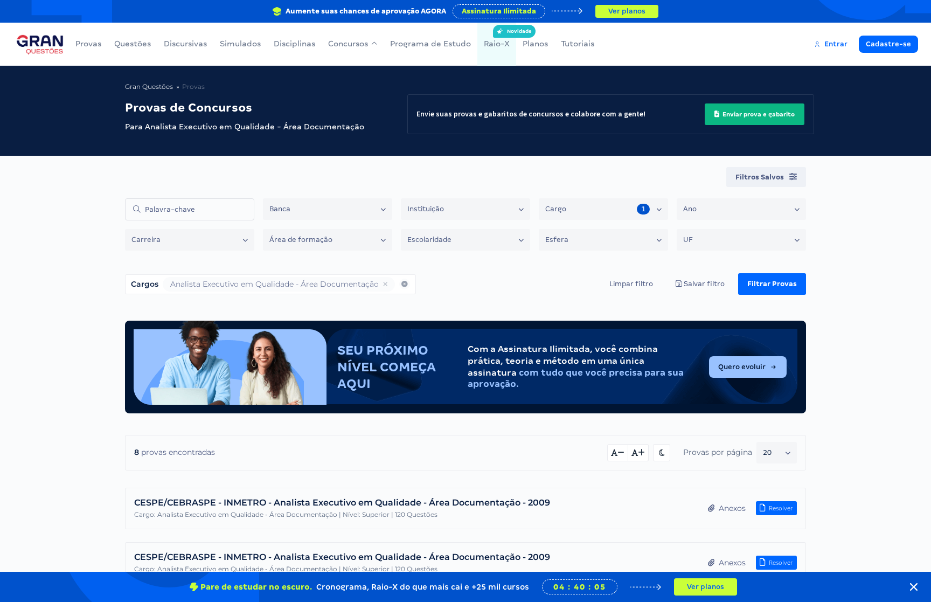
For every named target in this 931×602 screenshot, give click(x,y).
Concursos (348, 43)
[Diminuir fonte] (617, 452)
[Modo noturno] (661, 452)
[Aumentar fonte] (638, 452)
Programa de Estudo (430, 43)
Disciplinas (294, 43)
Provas (88, 43)
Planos (535, 43)
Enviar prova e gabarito (758, 114)
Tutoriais (577, 43)
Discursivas (185, 43)
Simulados (240, 43)
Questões (132, 43)
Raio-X (497, 38)
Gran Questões (149, 86)
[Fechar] (913, 587)
